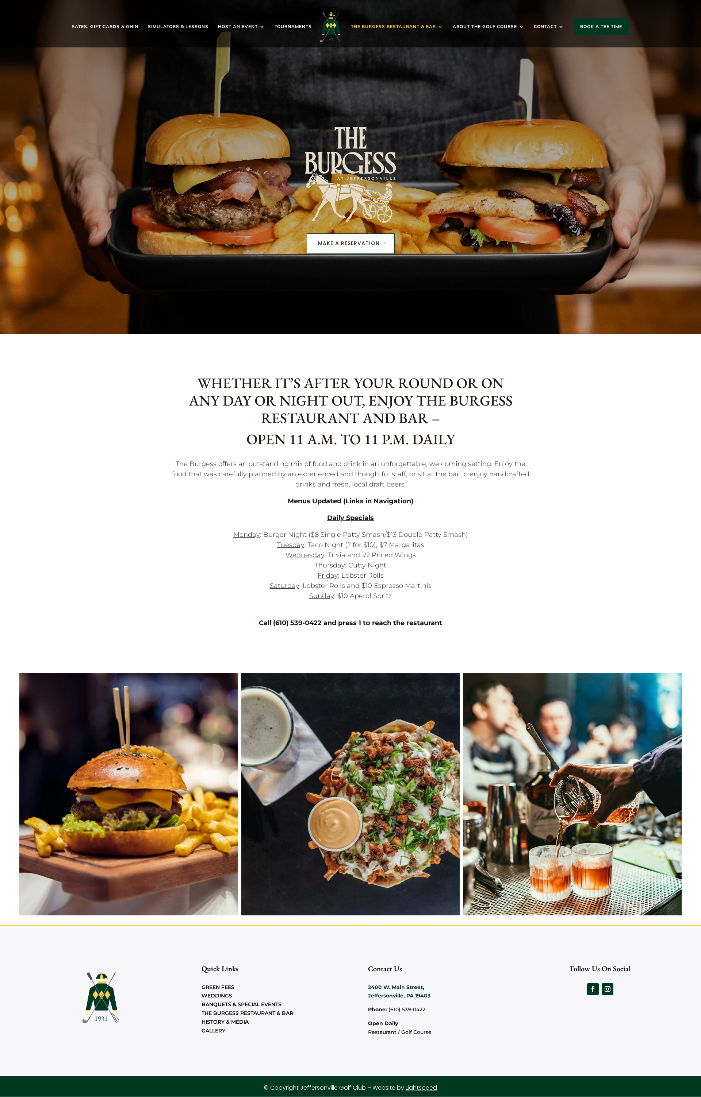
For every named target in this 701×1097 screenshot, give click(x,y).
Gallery (213, 1030)
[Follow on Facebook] (593, 989)
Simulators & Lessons (178, 26)
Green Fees (218, 987)
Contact (545, 26)
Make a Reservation (349, 243)
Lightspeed (421, 1088)
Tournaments (293, 26)
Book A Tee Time (601, 26)
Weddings (217, 995)
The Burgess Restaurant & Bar (393, 26)
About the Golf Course (485, 26)
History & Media (225, 1022)
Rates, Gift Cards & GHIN (105, 26)
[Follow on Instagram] (607, 989)
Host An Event (238, 26)
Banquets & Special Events (241, 1004)
